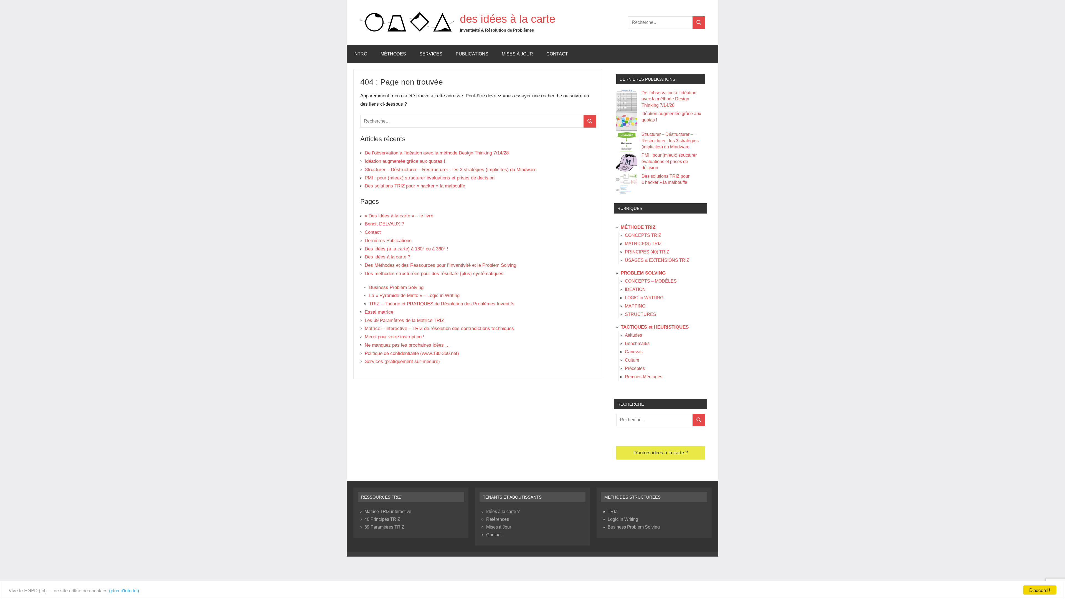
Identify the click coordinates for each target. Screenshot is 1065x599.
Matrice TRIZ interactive (387, 511)
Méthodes (393, 54)
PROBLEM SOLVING (643, 273)
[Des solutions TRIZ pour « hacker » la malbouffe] (626, 183)
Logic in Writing (623, 519)
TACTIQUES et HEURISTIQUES (655, 327)
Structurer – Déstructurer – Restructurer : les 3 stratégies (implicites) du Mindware (450, 169)
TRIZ (613, 511)
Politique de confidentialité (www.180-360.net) (412, 353)
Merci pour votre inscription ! (394, 336)
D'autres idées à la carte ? (660, 452)
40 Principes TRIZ (382, 519)
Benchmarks (637, 343)
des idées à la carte (507, 19)
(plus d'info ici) (124, 590)
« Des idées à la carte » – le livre (399, 216)
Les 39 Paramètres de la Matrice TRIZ (404, 320)
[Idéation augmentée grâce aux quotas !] (626, 121)
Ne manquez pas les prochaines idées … (407, 345)
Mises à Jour (517, 54)
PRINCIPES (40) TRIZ (647, 252)
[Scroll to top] (1054, 588)
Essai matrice (379, 312)
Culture (632, 360)
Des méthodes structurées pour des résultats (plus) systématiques (434, 273)
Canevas (634, 351)
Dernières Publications (388, 240)
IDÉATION (635, 289)
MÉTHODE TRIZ (638, 227)
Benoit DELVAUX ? (384, 224)
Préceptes (635, 368)
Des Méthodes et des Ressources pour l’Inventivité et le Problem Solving (440, 265)
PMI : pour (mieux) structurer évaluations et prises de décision (430, 178)
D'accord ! (1039, 590)
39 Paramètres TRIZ (384, 527)
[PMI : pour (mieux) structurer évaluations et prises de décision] (626, 162)
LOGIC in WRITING (644, 297)
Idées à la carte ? (503, 511)
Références (497, 519)
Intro (360, 54)
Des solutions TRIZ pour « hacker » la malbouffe (415, 186)
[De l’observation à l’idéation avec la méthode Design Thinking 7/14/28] (626, 100)
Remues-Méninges (643, 376)
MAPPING (635, 306)
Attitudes (633, 335)
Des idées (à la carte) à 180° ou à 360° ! (406, 249)
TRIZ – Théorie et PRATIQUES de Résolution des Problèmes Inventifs (442, 303)
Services (430, 54)
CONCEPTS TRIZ (643, 235)
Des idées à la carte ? (387, 257)
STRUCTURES (640, 314)
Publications (472, 54)
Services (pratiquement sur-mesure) (402, 361)
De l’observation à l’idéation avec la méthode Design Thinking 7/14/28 (437, 153)
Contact (557, 54)
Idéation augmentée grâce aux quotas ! (405, 161)
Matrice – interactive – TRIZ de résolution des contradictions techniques (439, 328)
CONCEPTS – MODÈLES (651, 281)
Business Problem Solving (396, 287)
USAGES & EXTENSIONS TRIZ (657, 260)
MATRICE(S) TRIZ (643, 243)
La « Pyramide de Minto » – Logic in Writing (414, 295)
